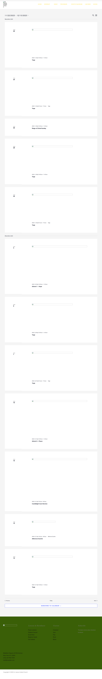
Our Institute (31, 639)
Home (40, 4)
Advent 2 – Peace (37, 441)
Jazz (54, 632)
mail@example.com (8, 660)
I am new (88, 4)
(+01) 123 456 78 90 (9, 657)
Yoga (33, 60)
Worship (47, 4)
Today (51, 600)
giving (95, 4)
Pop (54, 634)
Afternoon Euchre (37, 539)
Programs (63, 4)
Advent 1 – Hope (37, 286)
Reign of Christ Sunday (39, 128)
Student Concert (32, 632)
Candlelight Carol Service (39, 504)
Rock (54, 637)
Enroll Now (31, 634)
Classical (55, 630)
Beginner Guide (32, 637)
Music (56, 4)
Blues (54, 639)
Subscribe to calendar (50, 606)
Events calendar (76, 4)
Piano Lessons (32, 630)
